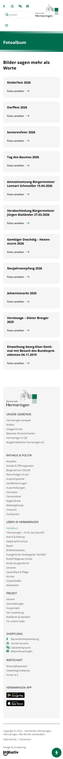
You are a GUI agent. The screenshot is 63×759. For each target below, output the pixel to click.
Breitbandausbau (15, 550)
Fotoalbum (12, 528)
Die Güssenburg (15, 612)
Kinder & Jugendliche (17, 563)
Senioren (11, 567)
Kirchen (10, 576)
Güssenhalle (13, 608)
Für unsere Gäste (15, 621)
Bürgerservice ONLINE (18, 470)
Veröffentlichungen (16, 483)
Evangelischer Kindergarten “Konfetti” (26, 554)
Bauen (9, 545)
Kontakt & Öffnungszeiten (20, 465)
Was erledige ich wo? (17, 474)
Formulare (11, 492)
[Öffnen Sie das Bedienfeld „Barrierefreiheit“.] (56, 752)
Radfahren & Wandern (18, 617)
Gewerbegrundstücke (18, 670)
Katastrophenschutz (17, 541)
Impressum (25, 739)
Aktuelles (11, 461)
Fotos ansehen (15, 91)
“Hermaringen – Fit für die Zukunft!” (25, 532)
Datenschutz (10, 739)
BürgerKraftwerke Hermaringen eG (25, 442)
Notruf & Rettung (15, 537)
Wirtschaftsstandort (16, 666)
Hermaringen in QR (16, 438)
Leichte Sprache (19, 643)
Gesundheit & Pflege (17, 572)
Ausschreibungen (15, 487)
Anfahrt (10, 424)
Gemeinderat (13, 496)
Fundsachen (12, 514)
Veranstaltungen (15, 603)
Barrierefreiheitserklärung (25, 639)
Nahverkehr (12, 585)
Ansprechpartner (15, 479)
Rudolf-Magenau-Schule (19, 559)
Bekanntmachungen (21, 651)
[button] (5, 753)
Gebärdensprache (21, 647)
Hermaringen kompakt (18, 420)
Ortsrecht (11, 509)
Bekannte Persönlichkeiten (20, 433)
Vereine (10, 599)
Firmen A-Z (12, 675)
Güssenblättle (13, 580)
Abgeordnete (13, 501)
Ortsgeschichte (14, 429)
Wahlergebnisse (15, 505)
